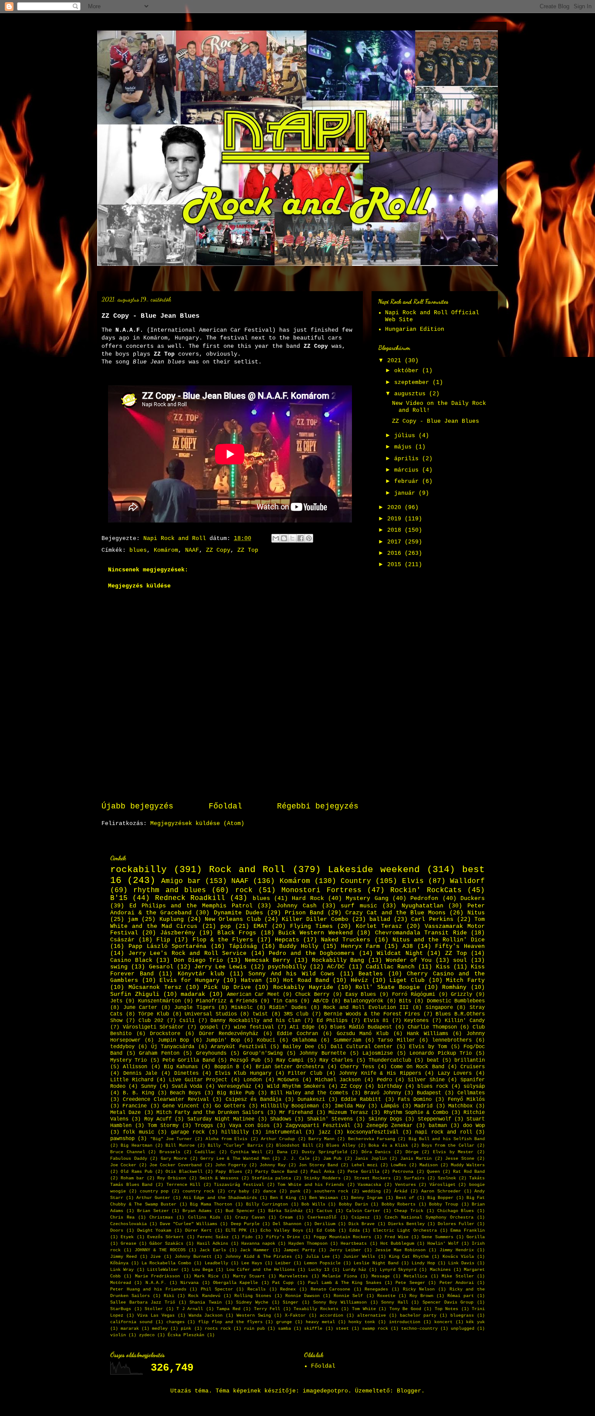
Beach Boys (185, 1093)
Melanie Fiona (339, 1276)
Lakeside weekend (374, 870)
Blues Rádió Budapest (361, 1027)
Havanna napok (258, 1243)
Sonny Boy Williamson (340, 1302)
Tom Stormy (163, 1126)
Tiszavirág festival (239, 1184)
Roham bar (132, 1178)
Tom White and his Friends (310, 1184)
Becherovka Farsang (371, 1138)
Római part (460, 1295)
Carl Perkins (432, 919)
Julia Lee (318, 1256)
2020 (396, 507)
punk (295, 1191)
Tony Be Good (405, 1308)
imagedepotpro (325, 1391)
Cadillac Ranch (390, 967)
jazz (324, 1132)
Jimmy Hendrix (456, 1250)
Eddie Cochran (297, 1034)
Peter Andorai (456, 1282)
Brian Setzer (153, 1210)
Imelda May (350, 1106)
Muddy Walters (468, 1165)
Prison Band (304, 913)
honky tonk (361, 1321)
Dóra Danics (376, 1152)
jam (133, 919)
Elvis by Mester (453, 1152)
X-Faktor (295, 1315)
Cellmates (471, 1093)
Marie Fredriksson (157, 1276)
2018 (396, 530)
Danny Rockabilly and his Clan (255, 1021)
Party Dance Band (276, 1171)
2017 (396, 542)
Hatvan (251, 980)
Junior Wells (359, 1256)
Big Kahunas (181, 1067)
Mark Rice (206, 1276)
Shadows (280, 1119)
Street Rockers (372, 1178)
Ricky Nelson (419, 1289)
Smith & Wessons (219, 1178)
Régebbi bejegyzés (317, 806)
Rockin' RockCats (425, 890)
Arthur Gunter (153, 1197)
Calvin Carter (363, 1210)
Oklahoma (304, 1040)
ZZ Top (247, 550)
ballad (379, 919)
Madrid (423, 1106)
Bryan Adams (197, 1210)
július (406, 435)
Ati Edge (302, 1027)
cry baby (239, 1191)
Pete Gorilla (363, 1171)
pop (225, 926)
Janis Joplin (371, 1158)
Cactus (324, 1210)
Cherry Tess (357, 1067)
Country (356, 881)
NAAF (192, 550)
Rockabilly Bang (338, 960)
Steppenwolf (434, 1119)
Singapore (439, 1008)
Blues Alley (340, 1145)
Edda (354, 1230)
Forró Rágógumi (413, 995)
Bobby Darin (353, 1204)
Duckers (472, 898)
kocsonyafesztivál (373, 1132)
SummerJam (347, 1040)
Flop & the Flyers (223, 940)
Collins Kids (204, 1217)
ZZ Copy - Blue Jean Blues (435, 421)
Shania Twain (205, 1302)
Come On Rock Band (417, 1067)
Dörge (412, 1152)
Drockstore (165, 1034)
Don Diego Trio (198, 960)
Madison (428, 1165)
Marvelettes (293, 1276)
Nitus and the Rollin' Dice (438, 940)
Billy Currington (267, 1204)
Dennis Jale (140, 1073)
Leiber (283, 1263)
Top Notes (447, 1308)
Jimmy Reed (123, 1256)
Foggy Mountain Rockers (343, 1236)
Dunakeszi (311, 1100)
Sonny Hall (394, 1302)
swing (119, 967)
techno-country (419, 1328)
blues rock (432, 1086)
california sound (131, 1321)
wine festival (254, 1027)
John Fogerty (231, 1165)
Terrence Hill (183, 1184)
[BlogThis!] (284, 538)
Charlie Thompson (432, 1027)
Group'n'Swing (263, 1053)
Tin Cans (285, 1001)
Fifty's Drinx (283, 1236)
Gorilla (476, 1236)
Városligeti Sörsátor (153, 1027)
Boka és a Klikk (388, 1145)
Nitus (476, 913)
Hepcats (287, 940)
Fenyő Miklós (466, 1100)
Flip (163, 940)
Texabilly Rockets (316, 1308)
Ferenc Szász (213, 1236)
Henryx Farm (360, 946)
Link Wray (122, 1269)
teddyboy (122, 1047)
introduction (404, 1321)
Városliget (442, 1184)
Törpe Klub (153, 1014)
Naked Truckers (345, 940)
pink (186, 1328)
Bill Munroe (180, 1145)
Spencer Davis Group (448, 1302)
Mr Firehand (296, 1113)
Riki (169, 1295)
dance (269, 1191)
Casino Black (131, 960)
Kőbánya (119, 1263)
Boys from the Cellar (448, 1145)
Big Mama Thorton (211, 1204)
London (252, 1080)
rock (244, 890)
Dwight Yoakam (154, 1230)
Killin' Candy (465, 1021)
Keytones (416, 1021)
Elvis (413, 881)
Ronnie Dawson (302, 1295)
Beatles (370, 974)
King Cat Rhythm (409, 1256)
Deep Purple (245, 1223)
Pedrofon (424, 898)
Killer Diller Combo (315, 919)
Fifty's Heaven (460, 946)
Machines (440, 1269)
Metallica (415, 1276)
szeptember (413, 382)
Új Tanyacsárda (172, 1047)
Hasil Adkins (212, 1243)
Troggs (204, 1126)
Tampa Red (228, 1308)
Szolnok (447, 1178)
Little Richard (131, 1080)
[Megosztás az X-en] (292, 538)
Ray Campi (290, 1060)
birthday (390, 1086)
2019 (396, 519)
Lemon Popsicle (322, 1263)
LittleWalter (163, 1269)
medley (160, 1328)
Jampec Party (299, 1250)
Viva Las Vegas (156, 1315)
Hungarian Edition (414, 329)
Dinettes (186, 1073)
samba (284, 1328)
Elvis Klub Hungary (243, 1073)
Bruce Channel (127, 1152)
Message (381, 1276)
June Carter (140, 1008)
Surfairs (414, 1178)
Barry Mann (321, 1138)
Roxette (386, 1295)
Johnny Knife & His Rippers (380, 1073)
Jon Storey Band (318, 1165)
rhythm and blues (169, 890)
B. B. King (138, 1093)
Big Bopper (440, 1197)
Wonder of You (409, 960)
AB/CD (320, 1001)
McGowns (288, 1080)
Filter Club (305, 1073)
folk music (138, 1132)
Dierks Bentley (406, 1223)
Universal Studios (211, 1014)
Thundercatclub (389, 1060)
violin (118, 1335)
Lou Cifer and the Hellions (261, 1269)
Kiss (443, 967)
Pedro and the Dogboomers (312, 953)
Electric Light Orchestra (405, 1230)
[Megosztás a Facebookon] (300, 538)
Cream (286, 1217)
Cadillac (205, 1152)
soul (460, 960)
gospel (209, 1027)
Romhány (454, 987)
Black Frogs (236, 933)
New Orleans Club (232, 919)
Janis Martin (416, 1158)
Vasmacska (369, 1184)
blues (138, 550)
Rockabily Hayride (303, 987)
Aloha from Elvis (227, 1138)
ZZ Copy (218, 550)
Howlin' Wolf (443, 1243)
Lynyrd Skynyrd (398, 1269)
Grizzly (461, 995)
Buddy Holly (298, 946)
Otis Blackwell (184, 1171)
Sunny (148, 1086)
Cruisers (472, 1067)
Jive (155, 1256)
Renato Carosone (331, 1289)
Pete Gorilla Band (188, 1060)
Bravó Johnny (382, 1093)
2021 (396, 360)
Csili (187, 1021)
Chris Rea (122, 1217)
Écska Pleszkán (186, 1335)
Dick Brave (361, 1223)
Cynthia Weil (246, 1152)
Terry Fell (267, 1308)
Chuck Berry (312, 995)
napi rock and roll (443, 1132)
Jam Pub (332, 1158)
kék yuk (475, 1321)
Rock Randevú (204, 1295)
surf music (359, 906)
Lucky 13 (318, 1269)
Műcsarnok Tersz (155, 987)
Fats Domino (415, 1100)
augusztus (411, 394)
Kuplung (171, 919)
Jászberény (177, 933)
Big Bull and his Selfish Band (447, 1138)
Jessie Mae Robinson (400, 1250)
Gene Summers (437, 1236)
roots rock (218, 1328)
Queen (433, 1171)
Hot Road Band (306, 980)
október (408, 370)
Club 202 (151, 1021)
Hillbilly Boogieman (290, 1106)
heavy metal (320, 1321)
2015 (396, 564)
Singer (290, 1302)
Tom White (364, 1308)
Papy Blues (229, 1171)
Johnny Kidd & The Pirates (258, 1256)
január (406, 493)
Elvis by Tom (428, 1047)
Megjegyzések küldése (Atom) (197, 823)
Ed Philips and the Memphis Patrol (191, 906)
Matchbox (460, 1106)
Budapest (429, 1093)
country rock (198, 1191)
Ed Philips (332, 1021)
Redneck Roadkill (190, 898)
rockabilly (138, 870)
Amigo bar (180, 881)
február (408, 481)
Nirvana (189, 1282)
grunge (284, 1321)
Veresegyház (234, 1086)
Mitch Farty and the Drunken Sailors (210, 1113)
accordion (331, 1315)
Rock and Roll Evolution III (366, 1008)
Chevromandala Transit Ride (421, 933)
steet (342, 1328)
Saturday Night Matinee (221, 1119)
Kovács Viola (458, 1256)
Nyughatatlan (422, 906)
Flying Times (311, 926)
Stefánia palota (271, 1178)
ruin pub (254, 1328)
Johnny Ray (273, 1165)
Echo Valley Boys (281, 1230)
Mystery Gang (367, 898)
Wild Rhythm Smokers (296, 1086)
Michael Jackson (338, 1080)
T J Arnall (189, 1308)
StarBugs (120, 1308)
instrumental (283, 1132)
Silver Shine (426, 1080)
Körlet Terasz (379, 926)
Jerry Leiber (345, 1250)
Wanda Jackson (206, 1315)
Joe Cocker (123, 1165)
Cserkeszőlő (322, 1217)
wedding (371, 1191)
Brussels (169, 1152)
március (408, 470)
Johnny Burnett (193, 1256)
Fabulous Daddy (128, 1158)
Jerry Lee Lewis (220, 967)
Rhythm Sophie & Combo (416, 1113)
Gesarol (161, 967)
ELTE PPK (236, 1230)
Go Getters (230, 1106)
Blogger (409, 1391)
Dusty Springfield (324, 1152)
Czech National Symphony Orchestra (429, 1217)
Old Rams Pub (136, 1171)
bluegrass (462, 1315)
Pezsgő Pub (245, 1060)
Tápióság (243, 946)
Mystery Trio (128, 1060)
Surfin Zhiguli (134, 994)
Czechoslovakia (128, 1223)
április (408, 458)
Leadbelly (216, 1263)
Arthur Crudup (278, 1138)
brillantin (469, 1060)
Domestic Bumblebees (456, 1001)
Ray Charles (336, 1060)
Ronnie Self (348, 1295)
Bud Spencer (240, 1210)
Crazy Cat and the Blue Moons (395, 913)
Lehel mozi (365, 1165)
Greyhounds (211, 1053)
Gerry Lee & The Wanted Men (235, 1158)
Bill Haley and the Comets (309, 1093)
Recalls (256, 1289)
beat (433, 1060)
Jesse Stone (459, 1158)
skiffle (313, 1328)
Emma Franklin (467, 1230)
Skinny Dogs (385, 1119)
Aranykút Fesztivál (238, 1047)
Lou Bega (202, 1269)
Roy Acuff (158, 1119)
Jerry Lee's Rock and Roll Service (187, 953)
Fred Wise (396, 1236)
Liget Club (407, 980)
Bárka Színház (285, 1210)
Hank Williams (427, 1034)
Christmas (161, 1217)
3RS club (296, 1014)
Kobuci (266, 1040)
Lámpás (390, 1106)
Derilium (324, 1223)
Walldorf (467, 881)
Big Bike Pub (235, 1093)
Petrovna (402, 1171)
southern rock (331, 1191)
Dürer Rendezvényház (229, 1034)
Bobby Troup (443, 1204)
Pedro (384, 1080)
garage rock (188, 1132)
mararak (130, 1328)
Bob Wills (313, 1204)
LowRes (398, 1165)
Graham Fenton (159, 1053)
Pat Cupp (283, 1282)
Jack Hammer (254, 1250)
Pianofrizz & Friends (226, 1001)
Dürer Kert (198, 1230)
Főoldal (225, 806)
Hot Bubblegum (397, 1243)
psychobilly (287, 967)
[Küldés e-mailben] (275, 538)
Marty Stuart (249, 1276)
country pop (154, 1191)
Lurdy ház (354, 1269)
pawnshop (122, 1139)
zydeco (147, 1335)
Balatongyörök (363, 1001)
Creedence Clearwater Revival (166, 1100)
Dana (282, 1152)
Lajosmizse (377, 1053)
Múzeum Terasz (348, 1113)
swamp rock (375, 1328)
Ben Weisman (323, 1197)
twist (260, 1014)
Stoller (154, 1308)
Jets (116, 1001)
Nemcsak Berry (268, 960)
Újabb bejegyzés (137, 806)
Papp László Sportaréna (167, 946)
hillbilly (235, 1132)
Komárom (166, 550)
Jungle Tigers (194, 1008)
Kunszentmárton (159, 1001)
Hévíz (359, 980)
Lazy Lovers (455, 1073)
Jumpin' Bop (223, 1040)
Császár (122, 940)
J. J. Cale (296, 1158)
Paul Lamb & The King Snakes (345, 1282)
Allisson (135, 1067)
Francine (134, 1106)
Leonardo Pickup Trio (440, 1053)
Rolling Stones (252, 1295)
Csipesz (361, 1217)
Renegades (376, 1289)
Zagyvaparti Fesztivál (318, 1126)
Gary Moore (174, 1158)
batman (438, 1126)
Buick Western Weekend (315, 933)
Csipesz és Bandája (253, 1100)
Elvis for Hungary (189, 980)
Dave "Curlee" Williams (188, 1223)
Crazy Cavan (250, 1217)
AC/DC (336, 967)
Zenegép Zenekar (389, 1126)
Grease (128, 1243)
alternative (371, 1315)
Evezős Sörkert (165, 1236)
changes (175, 1321)
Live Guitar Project (198, 1080)
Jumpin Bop (173, 1040)
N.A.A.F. (155, 1282)
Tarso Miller (396, 1040)
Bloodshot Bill (294, 1145)
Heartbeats (354, 1243)
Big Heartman (136, 1145)
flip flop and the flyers (230, 1321)
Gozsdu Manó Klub (363, 1034)
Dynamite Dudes (238, 913)
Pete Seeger (410, 1282)
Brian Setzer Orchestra (290, 1067)
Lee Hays (251, 1263)
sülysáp (474, 1086)
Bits (405, 1001)
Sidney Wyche (252, 1302)
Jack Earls (212, 1250)
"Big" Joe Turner (171, 1138)
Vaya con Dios (249, 1126)
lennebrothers (452, 1040)
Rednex (288, 1289)
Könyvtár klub (201, 974)
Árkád (400, 1191)
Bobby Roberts (399, 1204)
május (404, 447)
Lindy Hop (423, 1263)
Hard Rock (308, 898)
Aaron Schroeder (441, 1191)
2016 (396, 553)
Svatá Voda (187, 1086)
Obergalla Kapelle (235, 1282)
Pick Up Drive (227, 987)
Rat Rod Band (469, 1171)
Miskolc (242, 1008)
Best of (405, 1197)
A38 (407, 946)
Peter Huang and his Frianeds (148, 1289)
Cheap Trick (408, 1210)
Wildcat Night (400, 953)
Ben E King (283, 1197)
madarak (193, 994)
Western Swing (254, 1315)
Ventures (405, 1184)
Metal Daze (125, 1113)
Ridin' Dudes (288, 1008)
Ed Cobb (326, 1230)
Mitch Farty (465, 980)
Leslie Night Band (376, 1263)
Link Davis (461, 1263)
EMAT (260, 926)
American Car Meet (253, 995)
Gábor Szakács (166, 1243)
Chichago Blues (455, 1210)
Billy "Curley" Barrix (235, 1145)
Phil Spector (217, 1289)
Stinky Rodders (322, 1178)
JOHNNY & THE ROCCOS (160, 1250)
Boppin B (226, 1067)
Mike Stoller (457, 1276)
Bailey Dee (298, 1047)
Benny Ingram (366, 1197)
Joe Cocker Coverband (175, 1165)
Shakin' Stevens (330, 1119)
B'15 (119, 898)
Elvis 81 (376, 1021)
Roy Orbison (171, 1178)
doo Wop (474, 1126)
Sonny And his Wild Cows (291, 974)
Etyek (127, 1236)
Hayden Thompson (308, 1243)
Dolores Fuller (456, 1223)
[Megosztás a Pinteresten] (308, 538)
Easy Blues (360, 995)
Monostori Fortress (321, 890)
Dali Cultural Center (362, 1047)
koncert (443, 1321)
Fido (247, 1236)
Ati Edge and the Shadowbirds (220, 1197)
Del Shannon (287, 1223)
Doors (116, 1230)
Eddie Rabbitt (361, 1100)
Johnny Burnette (322, 1053)
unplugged (462, 1328)
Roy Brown (421, 1295)
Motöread (120, 1282)
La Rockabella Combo (166, 1263)
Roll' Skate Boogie (387, 987)
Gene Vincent (180, 1106)
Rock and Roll (247, 870)
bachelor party (418, 1315)
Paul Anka (322, 1171)
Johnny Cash (297, 906)
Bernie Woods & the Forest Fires (372, 1014)
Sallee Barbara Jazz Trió (142, 1302)
